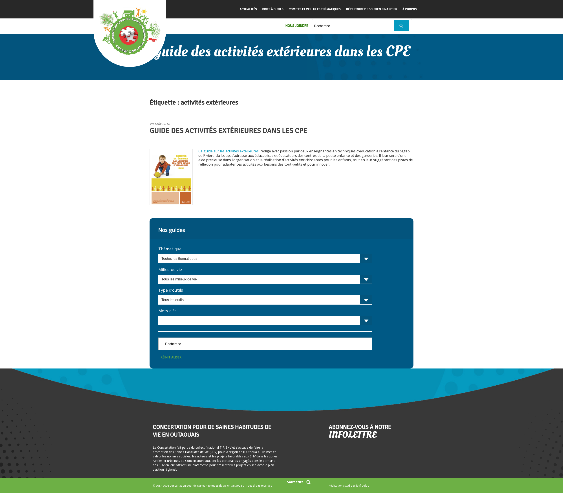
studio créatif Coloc (356, 486)
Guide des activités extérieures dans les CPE (228, 130)
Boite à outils (272, 9)
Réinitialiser (171, 357)
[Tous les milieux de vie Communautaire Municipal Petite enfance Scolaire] (265, 279)
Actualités (248, 9)
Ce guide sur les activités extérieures (228, 151)
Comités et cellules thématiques (315, 9)
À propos (409, 9)
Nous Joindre (296, 25)
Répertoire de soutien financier (371, 9)
